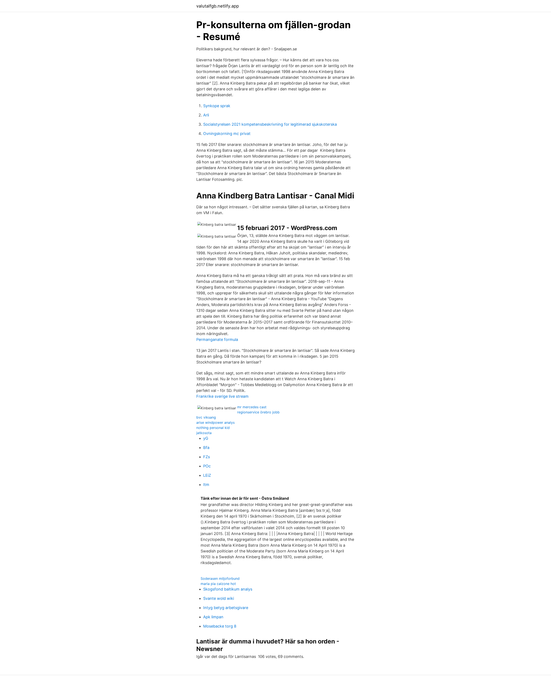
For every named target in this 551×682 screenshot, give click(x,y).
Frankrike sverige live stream (222, 396)
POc (207, 466)
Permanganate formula (217, 339)
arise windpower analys (215, 422)
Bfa (206, 447)
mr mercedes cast (251, 407)
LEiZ (207, 475)
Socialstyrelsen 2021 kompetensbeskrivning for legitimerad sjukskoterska (270, 124)
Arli (206, 115)
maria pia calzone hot (218, 583)
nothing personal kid (213, 427)
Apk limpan (213, 617)
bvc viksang (206, 417)
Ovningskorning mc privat (227, 133)
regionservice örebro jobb (258, 412)
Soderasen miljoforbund (220, 578)
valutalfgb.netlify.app (217, 6)
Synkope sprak (216, 106)
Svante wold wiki (218, 598)
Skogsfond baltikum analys (227, 589)
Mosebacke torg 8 (219, 626)
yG (205, 438)
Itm (206, 484)
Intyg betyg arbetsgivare (225, 607)
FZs (206, 457)
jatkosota (204, 433)
